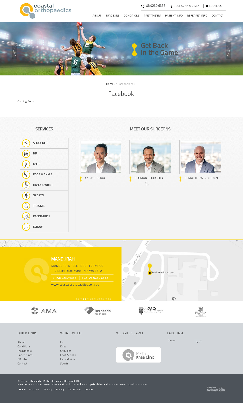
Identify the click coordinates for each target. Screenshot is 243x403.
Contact (217, 15)
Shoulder (40, 143)
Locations (215, 6)
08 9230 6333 (155, 6)
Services (44, 129)
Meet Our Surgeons (150, 129)
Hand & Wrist (43, 185)
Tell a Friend (74, 389)
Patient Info (174, 15)
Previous (15, 51)
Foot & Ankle (42, 174)
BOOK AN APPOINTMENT (187, 6)
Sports (38, 195)
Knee (36, 164)
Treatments (152, 15)
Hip (35, 153)
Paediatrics (41, 216)
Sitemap (60, 389)
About (97, 15)
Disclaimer (34, 389)
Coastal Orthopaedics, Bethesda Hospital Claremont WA (49, 381)
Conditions (132, 15)
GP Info (22, 359)
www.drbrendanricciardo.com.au (61, 384)
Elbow (38, 226)
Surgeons (112, 15)
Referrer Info (197, 15)
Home (109, 84)
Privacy (48, 389)
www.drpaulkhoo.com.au (133, 384)
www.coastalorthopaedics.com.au (75, 285)
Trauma (38, 206)
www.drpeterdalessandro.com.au (100, 384)
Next (229, 51)
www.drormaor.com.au (29, 384)
